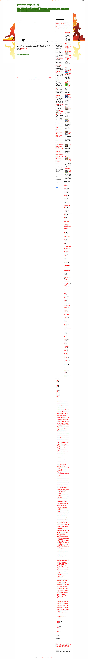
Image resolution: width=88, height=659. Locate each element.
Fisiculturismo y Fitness (67, 246)
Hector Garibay (66, 262)
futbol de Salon (66, 252)
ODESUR (65, 317)
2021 (57, 386)
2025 (57, 381)
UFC (64, 367)
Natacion (67, 9)
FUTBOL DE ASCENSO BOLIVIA (68, 51)
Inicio (36, 77)
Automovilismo (66, 189)
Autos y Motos (23, 10)
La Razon (57, 644)
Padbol (65, 318)
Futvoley (65, 254)
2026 (57, 380)
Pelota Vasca (66, 330)
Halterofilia (65, 261)
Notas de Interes (66, 314)
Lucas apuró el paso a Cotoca (61, 562)
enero (58, 631)
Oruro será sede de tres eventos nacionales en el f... (62, 407)
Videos (65, 372)
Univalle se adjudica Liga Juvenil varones (63, 521)
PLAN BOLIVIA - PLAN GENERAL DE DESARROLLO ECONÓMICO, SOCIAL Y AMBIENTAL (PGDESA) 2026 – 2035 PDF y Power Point (68, 46)
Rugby (58, 9)
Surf (64, 356)
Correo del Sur (67, 645)
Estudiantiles (65, 240)
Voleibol (65, 373)
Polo (64, 336)
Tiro (64, 361)
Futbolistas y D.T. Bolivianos (67, 82)
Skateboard (65, 347)
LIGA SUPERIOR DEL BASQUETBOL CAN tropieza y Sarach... (62, 529)
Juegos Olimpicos (24, 9)
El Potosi (63, 645)
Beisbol (50, 9)
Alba (64, 184)
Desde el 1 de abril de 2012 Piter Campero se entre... (62, 576)
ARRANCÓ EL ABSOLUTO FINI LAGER (63, 473)
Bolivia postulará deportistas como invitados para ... (62, 429)
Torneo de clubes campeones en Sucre (62, 486)
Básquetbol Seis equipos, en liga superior (63, 609)
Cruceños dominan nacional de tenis (62, 597)
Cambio (57, 646)
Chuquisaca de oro (58, 65)
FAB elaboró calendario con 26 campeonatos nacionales (61, 491)
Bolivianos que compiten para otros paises (67, 205)
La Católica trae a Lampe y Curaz (62, 612)
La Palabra (63, 644)
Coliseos (65, 218)
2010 (57, 632)
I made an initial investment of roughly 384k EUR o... (59, 132)
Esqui (64, 239)
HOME (19, 9)
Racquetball (65, 339)
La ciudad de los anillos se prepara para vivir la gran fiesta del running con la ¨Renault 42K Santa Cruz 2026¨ (63, 26)
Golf (43, 10)
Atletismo (45, 9)
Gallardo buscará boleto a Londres (62, 430)
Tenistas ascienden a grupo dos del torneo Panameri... (62, 415)
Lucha (65, 300)
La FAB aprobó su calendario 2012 (62, 444)
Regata (65, 340)
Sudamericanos (66, 354)
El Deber (69, 644)
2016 (57, 392)
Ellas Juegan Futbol (68, 94)
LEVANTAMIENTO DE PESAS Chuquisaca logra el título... (61, 582)
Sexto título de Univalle (60, 548)
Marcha (65, 301)
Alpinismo (65, 185)
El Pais (66, 644)
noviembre (59, 618)
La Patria (60, 644)
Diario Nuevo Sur (64, 646)
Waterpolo (65, 376)
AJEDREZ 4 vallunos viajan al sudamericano (61, 470)
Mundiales (65, 311)
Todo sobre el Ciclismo (67, 156)
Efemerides (65, 233)
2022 (57, 385)
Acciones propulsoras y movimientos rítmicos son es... (62, 593)
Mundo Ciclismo (58, 151)
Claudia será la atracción (60, 600)
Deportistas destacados (67, 226)
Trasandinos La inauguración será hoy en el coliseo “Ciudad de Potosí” (59, 96)
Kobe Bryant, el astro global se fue (69, 133)
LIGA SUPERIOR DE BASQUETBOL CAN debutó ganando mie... (63, 564)
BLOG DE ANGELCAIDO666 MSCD (67, 43)
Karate (65, 293)
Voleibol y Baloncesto (35, 9)
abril (58, 627)
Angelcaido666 (58, 161)
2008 (57, 635)
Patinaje (65, 327)
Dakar (29, 9)
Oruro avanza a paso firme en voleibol (62, 615)
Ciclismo (47, 10)
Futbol (18, 10)
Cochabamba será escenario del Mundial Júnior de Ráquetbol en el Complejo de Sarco (63, 23)
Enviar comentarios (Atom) (37, 79)
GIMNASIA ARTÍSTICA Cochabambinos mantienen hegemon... (63, 533)
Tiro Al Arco (65, 363)
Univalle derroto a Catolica (61, 594)
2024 (57, 382)
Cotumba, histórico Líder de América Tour (63, 559)
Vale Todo (65, 368)
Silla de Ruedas (66, 346)
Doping (65, 232)
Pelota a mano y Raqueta (67, 328)
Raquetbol (54, 9)
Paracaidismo (66, 324)
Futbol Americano (66, 248)
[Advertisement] (44, 15)
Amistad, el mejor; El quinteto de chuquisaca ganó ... (62, 505)
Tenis (41, 9)
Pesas (65, 333)
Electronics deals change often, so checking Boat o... (59, 124)
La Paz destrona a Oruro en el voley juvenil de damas (62, 604)
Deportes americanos (66, 130)
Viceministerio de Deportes (66, 370)
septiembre (59, 621)
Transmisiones (66, 364)
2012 (57, 397)
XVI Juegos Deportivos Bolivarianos (59, 147)
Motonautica (65, 310)
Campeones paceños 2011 (61, 441)
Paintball (65, 321)
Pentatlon (65, 332)
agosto (58, 622)
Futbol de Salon (35, 10)
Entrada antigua (51, 77)
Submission (65, 353)
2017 (57, 391)
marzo (58, 628)
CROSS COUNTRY (66, 220)
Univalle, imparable (60, 577)
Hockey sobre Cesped (67, 265)
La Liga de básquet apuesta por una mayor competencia (62, 519)
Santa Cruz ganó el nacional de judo (62, 498)
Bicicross (65, 199)
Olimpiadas (29, 10)
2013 (57, 396)
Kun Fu (65, 297)
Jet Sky (65, 271)
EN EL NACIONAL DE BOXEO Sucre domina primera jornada (62, 545)
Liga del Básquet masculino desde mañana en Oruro (62, 586)
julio (58, 623)
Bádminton (65, 192)
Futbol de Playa (66, 251)
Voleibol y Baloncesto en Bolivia (67, 68)
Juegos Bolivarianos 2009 (59, 148)
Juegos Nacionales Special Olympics (66, 281)
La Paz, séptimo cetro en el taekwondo (62, 512)
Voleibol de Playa (66, 375)
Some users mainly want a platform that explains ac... (59, 130)
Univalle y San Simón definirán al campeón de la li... (62, 566)
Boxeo (40, 10)
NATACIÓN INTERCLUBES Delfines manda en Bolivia (62, 455)
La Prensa (69, 643)
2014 (57, 395)
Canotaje (65, 214)
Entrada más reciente (20, 77)
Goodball (65, 259)
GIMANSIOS (65, 255)
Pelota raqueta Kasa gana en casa (62, 507)
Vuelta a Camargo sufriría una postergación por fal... (61, 465)
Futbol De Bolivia (67, 32)
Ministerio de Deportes (67, 303)
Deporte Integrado (66, 221)
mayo (58, 626)
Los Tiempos (59, 645)
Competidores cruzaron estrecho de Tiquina (59, 43)
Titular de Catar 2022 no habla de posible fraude (69, 171)
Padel (64, 320)
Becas (65, 196)
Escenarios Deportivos (67, 236)
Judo (64, 274)
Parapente (65, 325)
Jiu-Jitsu (65, 273)
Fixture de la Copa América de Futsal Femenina (69, 97)
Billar (64, 202)
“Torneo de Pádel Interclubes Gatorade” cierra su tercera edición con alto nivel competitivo (63, 28)
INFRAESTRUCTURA (67, 270)
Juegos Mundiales (66, 279)
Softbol (65, 350)
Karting (65, 294)
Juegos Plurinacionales (67, 286)
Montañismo (65, 307)
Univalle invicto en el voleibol (61, 466)
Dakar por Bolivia (67, 106)
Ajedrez (62, 9)
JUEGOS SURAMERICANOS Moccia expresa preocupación (58, 79)
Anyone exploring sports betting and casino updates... (59, 127)
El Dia (68, 646)
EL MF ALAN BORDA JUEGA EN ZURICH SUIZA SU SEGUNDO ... (63, 417)
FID (64, 243)
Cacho (65, 211)
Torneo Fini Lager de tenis (61, 453)
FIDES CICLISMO (58, 158)
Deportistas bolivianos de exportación (62, 423)
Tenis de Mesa (66, 360)
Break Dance (66, 210)
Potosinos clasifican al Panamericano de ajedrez (59, 58)
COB (64, 217)
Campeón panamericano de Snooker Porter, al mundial (62, 596)
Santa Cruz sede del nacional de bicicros (63, 489)
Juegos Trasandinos (67, 291)
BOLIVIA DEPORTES (28, 5)
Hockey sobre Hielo (66, 267)
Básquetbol (65, 195)
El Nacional (59, 646)
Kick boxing (65, 296)
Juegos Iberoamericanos (67, 277)
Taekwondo (65, 357)
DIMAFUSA (65, 228)
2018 (57, 390)
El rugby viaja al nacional (59, 104)
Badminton (65, 191)
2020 (57, 387)
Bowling (65, 207)
